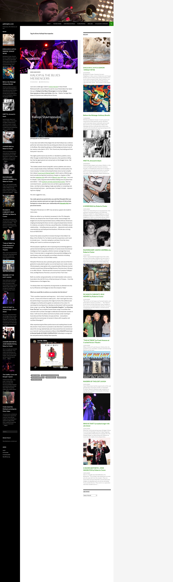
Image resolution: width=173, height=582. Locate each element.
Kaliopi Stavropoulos (38, 377)
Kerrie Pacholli (44, 82)
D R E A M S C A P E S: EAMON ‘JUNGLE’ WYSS (9, 51)
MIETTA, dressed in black (92, 161)
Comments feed (6, 454)
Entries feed (5, 452)
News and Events (35, 72)
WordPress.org (6, 456)
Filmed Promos (81, 23)
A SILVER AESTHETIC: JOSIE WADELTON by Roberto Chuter (10, 344)
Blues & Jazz (56, 177)
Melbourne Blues (51, 377)
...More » (11, 66)
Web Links (90, 23)
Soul (65, 177)
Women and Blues (36, 379)
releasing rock (40, 177)
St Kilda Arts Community (101, 23)
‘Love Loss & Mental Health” (46, 173)
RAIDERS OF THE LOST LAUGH (94, 381)
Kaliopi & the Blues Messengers (45, 76)
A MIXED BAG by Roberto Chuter (95, 206)
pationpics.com (8, 24)
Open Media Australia (69, 23)
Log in (4, 450)
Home (48, 23)
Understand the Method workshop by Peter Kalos (9, 409)
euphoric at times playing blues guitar (53, 181)
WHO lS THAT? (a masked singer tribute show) (10, 309)
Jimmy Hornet (53, 86)
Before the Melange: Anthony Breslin (96, 115)
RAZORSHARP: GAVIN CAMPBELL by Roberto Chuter (10, 179)
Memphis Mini (64, 203)
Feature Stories (57, 23)
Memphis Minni (62, 377)
